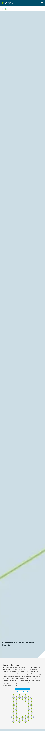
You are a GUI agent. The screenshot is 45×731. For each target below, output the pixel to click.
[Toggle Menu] (42, 3)
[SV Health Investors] (7, 3)
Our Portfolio (22, 691)
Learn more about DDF (22, 689)
